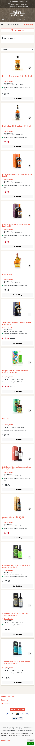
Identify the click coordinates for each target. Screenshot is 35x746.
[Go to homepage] (17, 13)
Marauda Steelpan (7, 274)
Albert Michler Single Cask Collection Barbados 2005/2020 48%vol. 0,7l (16, 566)
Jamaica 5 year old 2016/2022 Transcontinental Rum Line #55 (16, 323)
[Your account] (28, 19)
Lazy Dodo (5, 419)
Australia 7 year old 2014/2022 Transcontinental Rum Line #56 (16, 225)
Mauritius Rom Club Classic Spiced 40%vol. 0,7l (16, 126)
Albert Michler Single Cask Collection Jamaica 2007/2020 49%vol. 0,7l (16, 662)
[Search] (20, 19)
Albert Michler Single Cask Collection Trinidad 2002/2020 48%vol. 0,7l (15, 614)
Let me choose (5, 740)
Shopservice (5, 700)
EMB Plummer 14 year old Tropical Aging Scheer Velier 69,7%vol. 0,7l (16, 468)
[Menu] (3, 19)
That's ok (30, 743)
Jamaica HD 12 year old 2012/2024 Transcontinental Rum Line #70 (13, 518)
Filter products (19, 30)
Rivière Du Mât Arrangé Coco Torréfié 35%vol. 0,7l (17, 76)
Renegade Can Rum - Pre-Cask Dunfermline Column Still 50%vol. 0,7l (15, 371)
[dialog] (17, 738)
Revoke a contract (17, 709)
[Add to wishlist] (29, 68)
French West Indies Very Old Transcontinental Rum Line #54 (17, 175)
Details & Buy (17, 98)
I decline (30, 740)
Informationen (6, 704)
